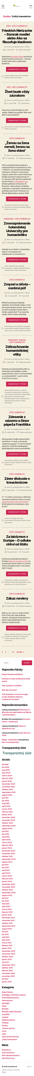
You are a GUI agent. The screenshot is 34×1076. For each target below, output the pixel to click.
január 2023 (7, 881)
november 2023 (8, 854)
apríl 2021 (6, 940)
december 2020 (8, 951)
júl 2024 (5, 831)
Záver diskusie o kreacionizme (17, 480)
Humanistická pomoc (10, 998)
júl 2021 (5, 932)
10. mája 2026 (12, 296)
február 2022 (7, 912)
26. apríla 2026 (10, 432)
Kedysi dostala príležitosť (12, 674)
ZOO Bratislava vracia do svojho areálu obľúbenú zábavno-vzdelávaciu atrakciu (15, 696)
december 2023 (8, 851)
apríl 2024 (6, 840)
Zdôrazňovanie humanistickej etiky (17, 350)
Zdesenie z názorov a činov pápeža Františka (17, 420)
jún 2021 (5, 934)
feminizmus (8, 205)
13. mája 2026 (12, 103)
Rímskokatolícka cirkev (12, 398)
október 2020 (7, 957)
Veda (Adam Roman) (10, 1037)
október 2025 (7, 789)
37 (13, 652)
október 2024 (7, 823)
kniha (20, 75)
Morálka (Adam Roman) (11, 1012)
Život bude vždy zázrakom (17, 93)
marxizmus (15, 207)
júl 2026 (5, 764)
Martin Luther (19, 460)
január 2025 (7, 815)
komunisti (8, 207)
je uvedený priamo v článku (20, 47)
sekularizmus (9, 270)
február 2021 (7, 945)
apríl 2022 (6, 906)
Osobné (5, 1017)
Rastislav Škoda (17, 57)
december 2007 (8, 965)
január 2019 (7, 959)
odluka (16, 268)
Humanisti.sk (12, 1066)
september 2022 (8, 893)
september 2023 (9, 859)
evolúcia (16, 127)
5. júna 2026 (10, 50)
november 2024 (8, 820)
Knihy (8, 26)
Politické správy (8, 1020)
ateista (7, 634)
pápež (26, 460)
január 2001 (7, 982)
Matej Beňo (26, 394)
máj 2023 (6, 870)
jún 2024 (5, 834)
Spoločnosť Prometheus (12, 401)
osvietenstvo (23, 580)
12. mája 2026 (10, 158)
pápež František (10, 462)
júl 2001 (5, 979)
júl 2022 (5, 898)
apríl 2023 (6, 873)
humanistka (23, 636)
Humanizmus (9, 219)
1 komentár (25, 296)
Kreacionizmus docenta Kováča (15, 502)
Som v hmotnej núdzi (10, 742)
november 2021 (8, 920)
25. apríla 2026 (10, 490)
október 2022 (7, 890)
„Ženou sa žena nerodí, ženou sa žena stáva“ (17, 147)
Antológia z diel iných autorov (14, 995)
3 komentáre (25, 103)
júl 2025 (5, 798)
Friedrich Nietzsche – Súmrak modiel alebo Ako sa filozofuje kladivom (17, 36)
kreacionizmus (9, 520)
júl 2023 (5, 865)
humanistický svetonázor (21, 326)
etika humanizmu (14, 390)
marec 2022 (7, 909)
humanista (8, 636)
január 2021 (7, 948)
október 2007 (7, 968)
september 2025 (9, 792)
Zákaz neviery (17, 598)
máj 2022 (6, 904)
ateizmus (19, 634)
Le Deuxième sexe (20, 182)
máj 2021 (5, 937)
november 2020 (8, 954)
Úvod (4, 1031)
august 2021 (7, 929)
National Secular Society (18, 561)
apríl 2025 (6, 806)
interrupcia (16, 205)
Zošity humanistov (20, 26)
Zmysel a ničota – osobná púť (17, 286)
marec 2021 (7, 943)
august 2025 (7, 795)
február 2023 (7, 879)
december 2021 (8, 918)
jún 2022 (5, 901)
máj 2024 (6, 837)
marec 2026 (7, 776)
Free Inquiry (8, 326)
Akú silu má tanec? (9, 690)
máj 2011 (5, 962)
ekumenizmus (9, 460)
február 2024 (7, 845)
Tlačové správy (8, 1028)
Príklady (5, 1023)
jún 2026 (5, 767)
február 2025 (7, 812)
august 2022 (7, 895)
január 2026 (7, 781)
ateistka (12, 634)
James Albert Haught (12, 328)
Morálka (22, 340)
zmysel (15, 330)
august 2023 (7, 862)
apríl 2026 (6, 773)
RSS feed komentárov (11, 1055)
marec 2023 (7, 876)
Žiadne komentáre (25, 50)
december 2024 (8, 817)
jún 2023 (5, 867)
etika (6, 390)
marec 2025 (7, 809)
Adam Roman (7, 992)
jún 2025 (5, 801)
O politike (6, 1014)
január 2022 (7, 915)
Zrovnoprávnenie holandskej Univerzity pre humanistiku (17, 229)
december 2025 (8, 784)
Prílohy (5, 1026)
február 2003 (7, 971)
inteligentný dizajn (17, 518)
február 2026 (7, 778)
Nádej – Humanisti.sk (10, 740)
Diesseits (12, 266)
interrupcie (24, 205)
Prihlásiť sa (6, 1050)
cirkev (6, 266)
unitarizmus (8, 330)
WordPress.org (8, 1058)
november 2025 (8, 787)
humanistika (20, 266)
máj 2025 (6, 803)
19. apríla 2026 (12, 552)
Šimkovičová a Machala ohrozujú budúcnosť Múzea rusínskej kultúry (16, 712)
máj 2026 (6, 770)
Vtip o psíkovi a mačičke (12, 686)
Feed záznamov (8, 1053)
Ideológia (6, 1003)
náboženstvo (9, 396)
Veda (9, 87)
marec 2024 (7, 842)
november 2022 (8, 887)
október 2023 (7, 856)
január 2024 (7, 848)
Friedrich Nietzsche (11, 75)
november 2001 (8, 976)
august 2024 (7, 828)
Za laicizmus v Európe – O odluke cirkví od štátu (17, 540)
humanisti (8, 392)
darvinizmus (9, 127)
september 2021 (8, 926)
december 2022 (8, 884)
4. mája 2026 (9, 362)
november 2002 (8, 973)
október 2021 (7, 923)
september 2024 (9, 826)
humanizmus (9, 268)
